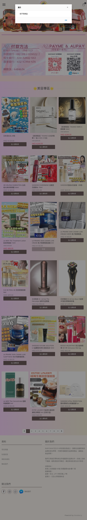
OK (66, 20)
